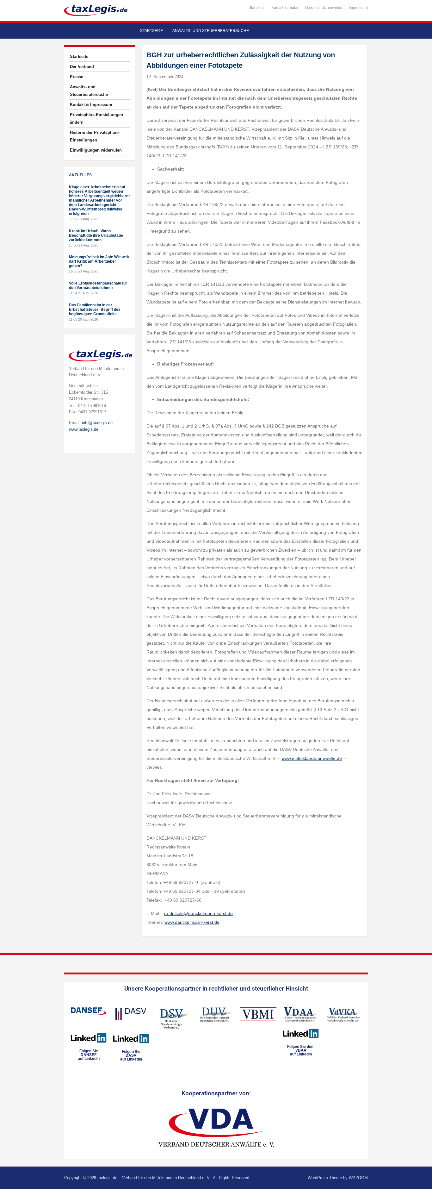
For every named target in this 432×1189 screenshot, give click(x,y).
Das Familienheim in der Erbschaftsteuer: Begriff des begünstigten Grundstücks (94, 309)
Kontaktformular (285, 7)
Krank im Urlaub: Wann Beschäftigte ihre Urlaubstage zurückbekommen (96, 235)
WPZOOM (358, 1177)
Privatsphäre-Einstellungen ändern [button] (96, 118)
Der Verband (82, 66)
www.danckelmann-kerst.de (191, 922)
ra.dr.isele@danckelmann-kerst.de (198, 913)
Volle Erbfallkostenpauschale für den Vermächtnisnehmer (98, 285)
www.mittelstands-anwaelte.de (311, 758)
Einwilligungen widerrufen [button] (96, 150)
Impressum (358, 7)
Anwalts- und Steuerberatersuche (210, 30)
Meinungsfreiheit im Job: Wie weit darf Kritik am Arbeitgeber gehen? (99, 261)
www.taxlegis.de (83, 429)
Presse (76, 76)
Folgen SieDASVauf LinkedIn (131, 1055)
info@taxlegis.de (97, 422)
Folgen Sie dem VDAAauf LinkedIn (301, 1050)
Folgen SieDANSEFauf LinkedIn (89, 1055)
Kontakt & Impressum (91, 104)
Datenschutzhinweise (323, 7)
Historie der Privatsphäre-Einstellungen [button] (95, 136)
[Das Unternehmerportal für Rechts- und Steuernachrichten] (95, 10)
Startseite (257, 7)
